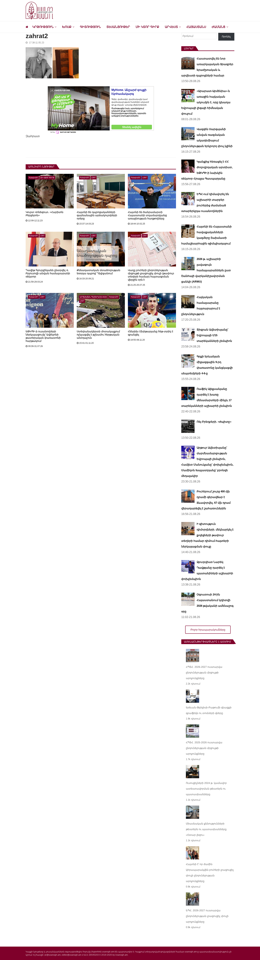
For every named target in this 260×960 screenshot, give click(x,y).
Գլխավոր (33, 178)
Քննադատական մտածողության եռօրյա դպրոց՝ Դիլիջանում (98, 272)
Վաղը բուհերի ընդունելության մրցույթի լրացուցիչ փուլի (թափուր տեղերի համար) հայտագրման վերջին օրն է (151, 275)
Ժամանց (218, 27)
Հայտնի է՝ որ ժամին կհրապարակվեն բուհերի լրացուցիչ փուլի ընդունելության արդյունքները (210, 873)
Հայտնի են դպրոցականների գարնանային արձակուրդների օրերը (97, 215)
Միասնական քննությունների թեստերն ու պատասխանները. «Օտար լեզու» (206, 829)
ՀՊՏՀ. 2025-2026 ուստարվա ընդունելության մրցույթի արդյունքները (204, 748)
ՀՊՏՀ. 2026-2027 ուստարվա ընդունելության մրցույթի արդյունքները (204, 672)
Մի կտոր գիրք (147, 27)
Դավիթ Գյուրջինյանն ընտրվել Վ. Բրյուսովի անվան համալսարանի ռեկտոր (48, 273)
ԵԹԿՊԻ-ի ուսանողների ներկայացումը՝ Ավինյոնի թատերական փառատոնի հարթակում (43, 336)
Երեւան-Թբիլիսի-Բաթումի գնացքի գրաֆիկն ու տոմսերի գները (209, 710)
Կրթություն (43, 27)
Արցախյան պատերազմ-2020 (93, 297)
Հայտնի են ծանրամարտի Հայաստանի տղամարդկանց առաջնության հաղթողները (147, 215)
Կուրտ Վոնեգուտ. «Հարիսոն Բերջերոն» (44, 214)
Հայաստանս (196, 27)
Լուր (93, 178)
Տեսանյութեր (118, 27)
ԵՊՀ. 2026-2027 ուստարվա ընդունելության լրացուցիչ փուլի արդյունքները (207, 916)
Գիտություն (90, 27)
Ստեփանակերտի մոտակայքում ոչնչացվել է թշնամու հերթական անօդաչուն (98, 334)
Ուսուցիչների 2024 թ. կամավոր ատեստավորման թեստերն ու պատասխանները (206, 789)
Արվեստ (171, 27)
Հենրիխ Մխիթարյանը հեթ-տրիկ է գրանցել (150, 333)
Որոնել (226, 36)
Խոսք (66, 27)
